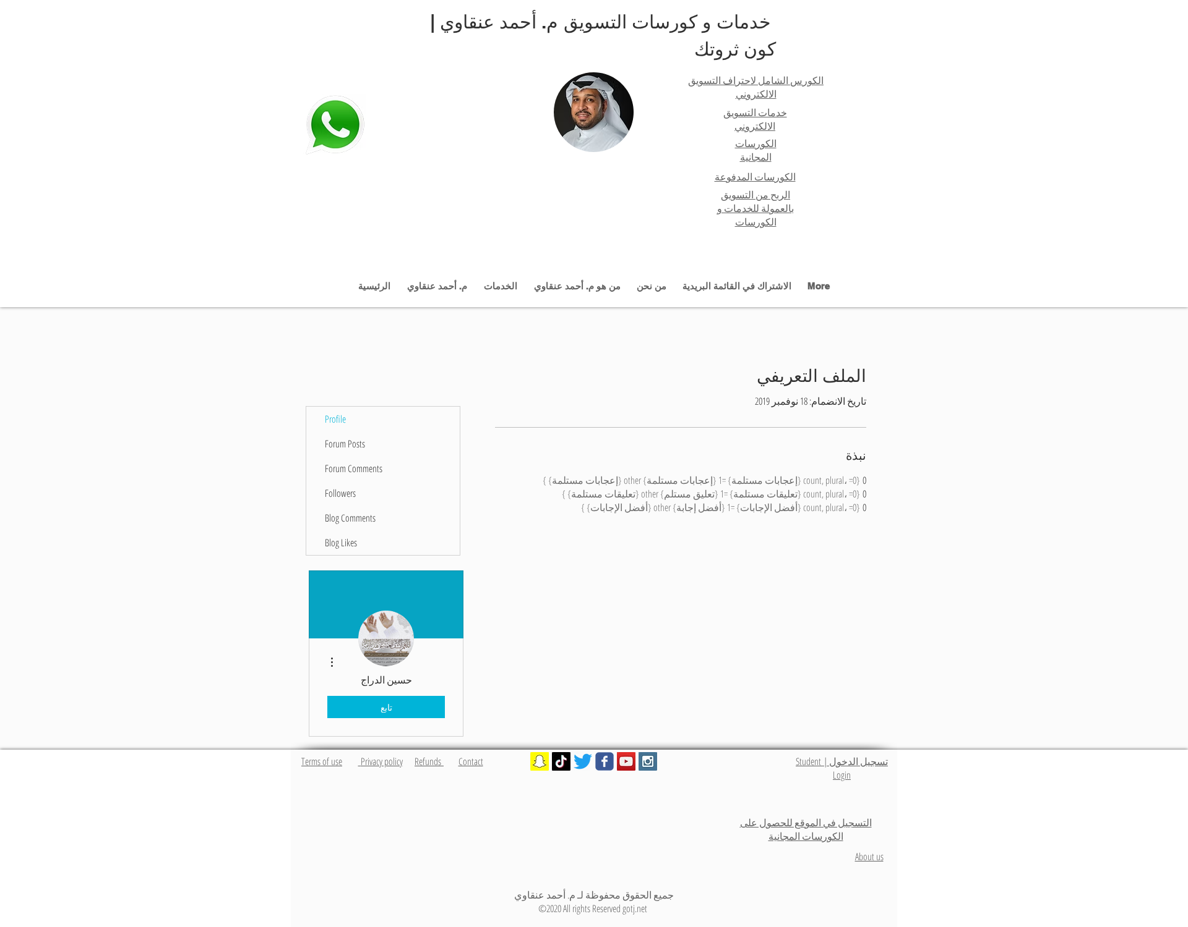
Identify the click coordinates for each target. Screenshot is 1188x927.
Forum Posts (345, 444)
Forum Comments (353, 468)
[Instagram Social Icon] (648, 761)
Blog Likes (341, 542)
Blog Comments (350, 518)
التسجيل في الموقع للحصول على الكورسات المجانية (806, 829)
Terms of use (321, 761)
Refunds (429, 761)
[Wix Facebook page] (604, 761)
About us (869, 856)
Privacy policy (380, 761)
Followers (340, 493)
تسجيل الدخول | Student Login (842, 768)
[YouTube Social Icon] (626, 761)
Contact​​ (470, 761)
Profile (335, 419)
